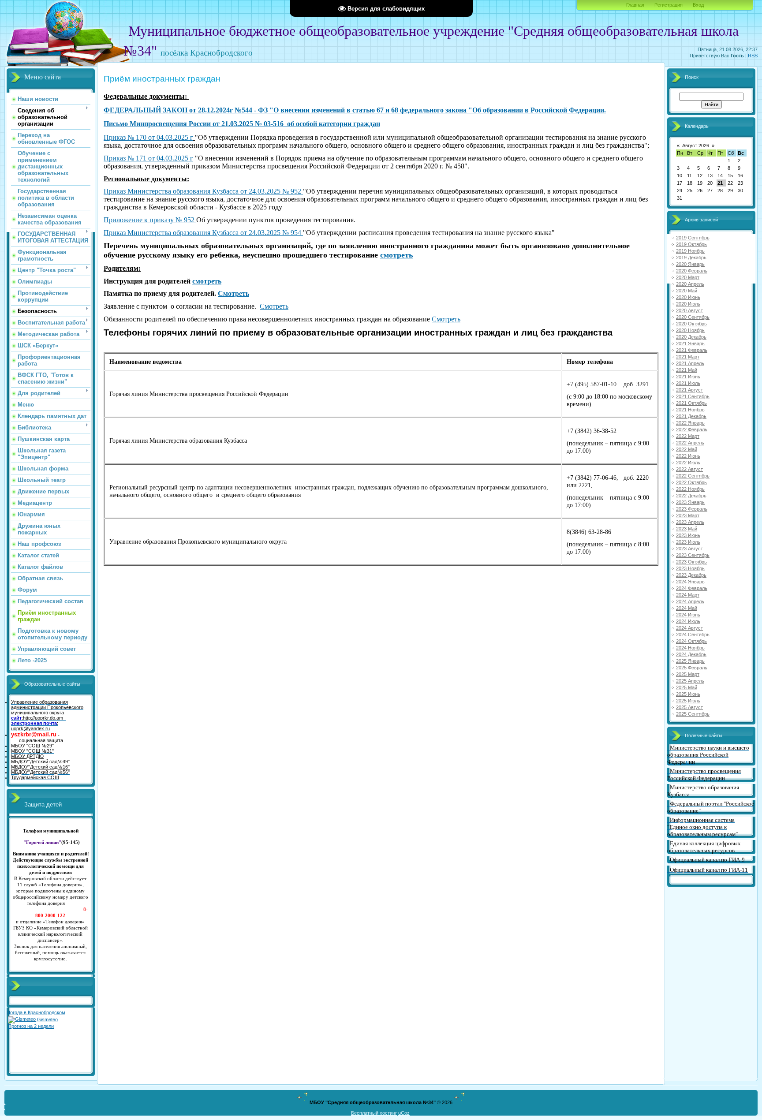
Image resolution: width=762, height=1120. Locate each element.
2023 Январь (690, 502)
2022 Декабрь (691, 495)
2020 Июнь (688, 297)
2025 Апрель (690, 680)
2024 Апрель (690, 601)
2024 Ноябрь (690, 647)
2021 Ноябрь (690, 409)
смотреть (396, 254)
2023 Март (687, 515)
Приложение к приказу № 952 (150, 220)
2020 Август (689, 310)
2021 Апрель (690, 363)
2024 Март (687, 594)
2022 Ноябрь (690, 489)
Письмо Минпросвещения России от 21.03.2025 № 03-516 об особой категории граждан (242, 123)
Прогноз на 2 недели (31, 1026)
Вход (698, 4)
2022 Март (687, 436)
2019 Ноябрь (690, 251)
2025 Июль (688, 700)
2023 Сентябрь (693, 555)
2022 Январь (690, 423)
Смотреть (233, 293)
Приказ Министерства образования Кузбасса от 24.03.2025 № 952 (203, 191)
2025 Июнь (688, 694)
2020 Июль (688, 303)
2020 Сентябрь (693, 317)
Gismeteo (47, 1019)
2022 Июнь (688, 456)
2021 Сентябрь (693, 396)
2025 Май (686, 687)
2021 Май (686, 370)
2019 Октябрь (691, 244)
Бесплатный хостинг (374, 1113)
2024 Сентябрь (693, 634)
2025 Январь (690, 661)
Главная (635, 4)
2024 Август (689, 628)
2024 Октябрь (691, 641)
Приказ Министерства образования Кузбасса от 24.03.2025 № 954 (203, 232)
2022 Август (689, 469)
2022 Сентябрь (693, 475)
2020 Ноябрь (690, 330)
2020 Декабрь (691, 337)
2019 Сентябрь (693, 237)
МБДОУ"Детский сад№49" (40, 761)
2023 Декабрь (691, 575)
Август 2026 (695, 145)
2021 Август (689, 389)
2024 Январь (690, 581)
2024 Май (686, 608)
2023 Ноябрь (690, 568)
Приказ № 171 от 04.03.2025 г (148, 158)
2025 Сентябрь (693, 714)
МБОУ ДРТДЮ (27, 756)
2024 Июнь (688, 614)
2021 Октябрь (691, 403)
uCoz (404, 1113)
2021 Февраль (691, 350)
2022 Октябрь (691, 482)
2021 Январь (690, 343)
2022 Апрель (690, 442)
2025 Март (687, 674)
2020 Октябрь (691, 323)
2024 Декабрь (691, 654)
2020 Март (687, 277)
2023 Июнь (688, 535)
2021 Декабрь (691, 416)
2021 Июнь (688, 376)
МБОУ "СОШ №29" (32, 745)
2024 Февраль (691, 588)
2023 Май (686, 528)
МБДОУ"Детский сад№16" (40, 766)
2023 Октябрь (691, 561)
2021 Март (687, 356)
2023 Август (689, 548)
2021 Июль (688, 383)
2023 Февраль (691, 508)
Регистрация (668, 4)
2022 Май (686, 449)
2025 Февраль (691, 667)
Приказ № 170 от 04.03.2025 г (148, 137)
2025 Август (689, 707)
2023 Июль (688, 542)
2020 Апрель (690, 284)
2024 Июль (688, 621)
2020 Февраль (691, 270)
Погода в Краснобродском (36, 1012)
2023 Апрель (690, 522)
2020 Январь (690, 264)
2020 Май (686, 290)
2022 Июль (688, 462)
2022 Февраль (691, 429)
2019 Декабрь (691, 257)
